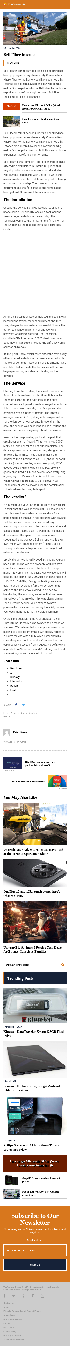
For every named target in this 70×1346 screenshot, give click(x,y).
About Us (7, 1307)
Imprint (6, 1323)
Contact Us (8, 1303)
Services (33, 713)
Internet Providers (11, 713)
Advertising (9, 1315)
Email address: (35, 1240)
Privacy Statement (12, 1335)
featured (7, 716)
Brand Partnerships (12, 1319)
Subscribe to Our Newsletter (35, 1219)
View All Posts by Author (14, 742)
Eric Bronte (15, 63)
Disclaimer (8, 1327)
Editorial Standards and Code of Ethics (22, 1311)
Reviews (24, 713)
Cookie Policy (10, 1331)
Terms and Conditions (13, 1340)
